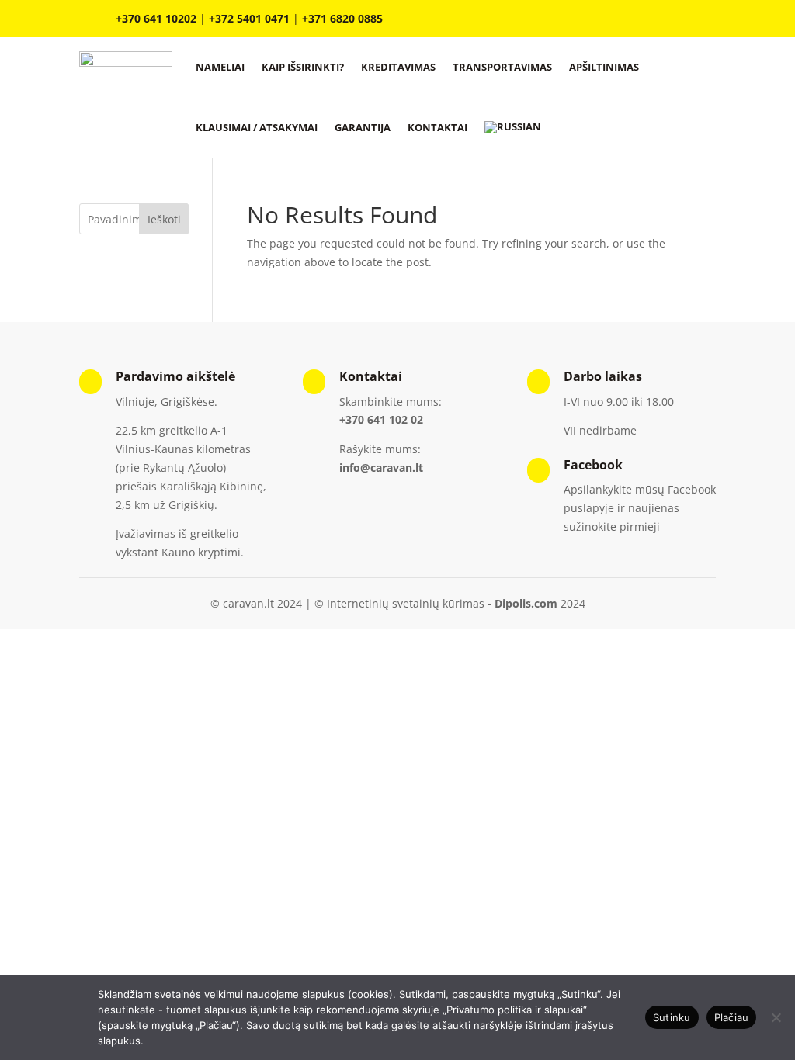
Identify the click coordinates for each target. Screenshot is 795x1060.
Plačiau (731, 1017)
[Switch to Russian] (512, 127)
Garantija (363, 127)
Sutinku (672, 1017)
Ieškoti (164, 219)
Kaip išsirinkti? (303, 67)
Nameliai (220, 67)
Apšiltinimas (604, 67)
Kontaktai (437, 127)
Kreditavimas (398, 67)
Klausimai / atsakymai (257, 127)
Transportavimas (502, 67)
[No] (775, 1017)
